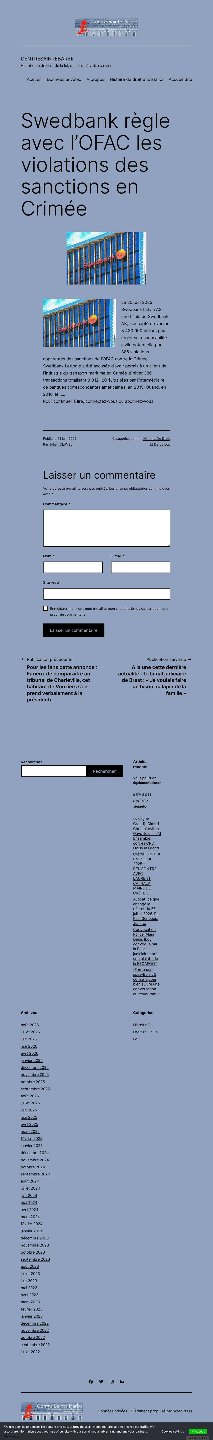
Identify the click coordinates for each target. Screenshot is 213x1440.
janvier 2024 (32, 1231)
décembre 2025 (35, 1067)
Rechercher (31, 762)
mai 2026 (29, 1046)
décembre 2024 (35, 1153)
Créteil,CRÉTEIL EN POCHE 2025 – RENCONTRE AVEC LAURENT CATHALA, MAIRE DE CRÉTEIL (147, 873)
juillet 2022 (30, 1352)
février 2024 (32, 1224)
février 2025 (31, 1138)
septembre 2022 (35, 1345)
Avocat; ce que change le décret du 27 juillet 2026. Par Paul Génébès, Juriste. (146, 911)
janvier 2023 (32, 1316)
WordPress (182, 1411)
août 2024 (30, 1181)
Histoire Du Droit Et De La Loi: (145, 1032)
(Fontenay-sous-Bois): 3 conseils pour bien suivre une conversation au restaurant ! (146, 981)
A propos (95, 79)
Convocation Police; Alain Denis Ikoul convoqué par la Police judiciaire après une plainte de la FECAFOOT (146, 946)
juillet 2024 (30, 1188)
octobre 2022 (33, 1337)
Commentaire (56, 504)
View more (11, 1436)
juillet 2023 (30, 1273)
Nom (48, 556)
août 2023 (30, 1266)
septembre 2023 (35, 1259)
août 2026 (30, 1025)
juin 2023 (29, 1281)
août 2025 (30, 1096)
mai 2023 (29, 1288)
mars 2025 (30, 1131)
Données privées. (64, 79)
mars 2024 (30, 1217)
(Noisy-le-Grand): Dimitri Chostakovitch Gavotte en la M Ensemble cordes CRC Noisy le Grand (147, 833)
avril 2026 (29, 1053)
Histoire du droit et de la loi (136, 79)
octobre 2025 (33, 1082)
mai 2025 (29, 1117)
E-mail (117, 556)
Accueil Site (180, 79)
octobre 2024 (33, 1167)
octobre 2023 (33, 1252)
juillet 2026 (30, 1032)
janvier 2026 (32, 1060)
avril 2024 (29, 1209)
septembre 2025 (35, 1089)
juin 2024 (29, 1195)
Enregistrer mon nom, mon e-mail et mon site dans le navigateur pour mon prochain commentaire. (109, 611)
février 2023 (31, 1309)
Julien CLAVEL (60, 444)
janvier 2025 (32, 1145)
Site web (51, 582)
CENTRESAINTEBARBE (47, 59)
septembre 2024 (35, 1174)
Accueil (34, 79)
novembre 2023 (35, 1245)
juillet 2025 (30, 1103)
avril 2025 (29, 1124)
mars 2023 (30, 1302)
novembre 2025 (35, 1074)
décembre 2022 (35, 1323)
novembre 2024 (35, 1160)
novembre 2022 (35, 1330)
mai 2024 (29, 1202)
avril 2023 (29, 1295)
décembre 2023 (35, 1238)
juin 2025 (29, 1110)
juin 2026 (29, 1039)
